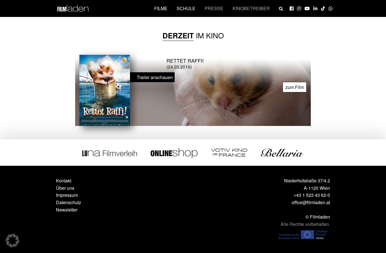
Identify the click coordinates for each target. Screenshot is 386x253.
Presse (214, 8)
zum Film (294, 87)
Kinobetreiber (251, 8)
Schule (186, 8)
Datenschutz (68, 202)
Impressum (67, 195)
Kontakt (63, 180)
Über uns (65, 188)
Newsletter (66, 209)
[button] (12, 240)
